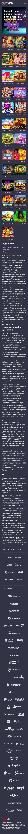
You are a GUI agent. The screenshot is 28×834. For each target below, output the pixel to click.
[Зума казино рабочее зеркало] (8, 3)
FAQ (4, 252)
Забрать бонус (12, 25)
